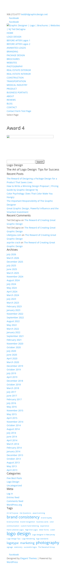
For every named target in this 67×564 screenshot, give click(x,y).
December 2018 (15, 380)
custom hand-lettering (30, 526)
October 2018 (14, 384)
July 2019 (11, 373)
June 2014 (12, 436)
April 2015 (12, 417)
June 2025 (12, 269)
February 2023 (14, 306)
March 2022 (13, 328)
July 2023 (11, 298)
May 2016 (12, 406)
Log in (10, 493)
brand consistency (23, 517)
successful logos (30, 547)
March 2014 (13, 443)
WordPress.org (14, 504)
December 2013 (15, 455)
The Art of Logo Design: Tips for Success (33, 169)
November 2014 (15, 421)
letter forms (44, 530)
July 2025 (11, 265)
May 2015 (12, 414)
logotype (13, 543)
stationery (18, 547)
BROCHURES (13, 59)
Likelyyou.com (14, 234)
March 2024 (13, 295)
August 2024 (13, 280)
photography (47, 542)
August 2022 (13, 321)
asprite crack (13, 242)
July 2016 (11, 403)
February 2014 (14, 447)
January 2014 (13, 451)
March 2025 (13, 272)
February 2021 (14, 339)
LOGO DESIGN (14, 36)
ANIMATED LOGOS (16, 47)
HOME (10, 32)
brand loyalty (46, 518)
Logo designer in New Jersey (43, 535)
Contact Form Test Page (19, 111)
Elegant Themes (28, 558)
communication (13, 526)
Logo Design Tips (13, 539)
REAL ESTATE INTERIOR (19, 73)
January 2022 (13, 332)
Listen (52, 530)
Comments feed (15, 501)
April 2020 (12, 358)
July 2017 (11, 391)
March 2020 (13, 362)
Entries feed (13, 497)
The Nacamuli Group (46, 547)
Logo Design (13, 481)
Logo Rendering (28, 539)
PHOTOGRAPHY (15, 66)
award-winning (39, 513)
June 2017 (12, 395)
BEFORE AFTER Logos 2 (18, 44)
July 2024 (11, 284)
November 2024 (15, 276)
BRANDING (12, 51)
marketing (27, 543)
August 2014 (13, 429)
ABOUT (10, 96)
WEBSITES (12, 62)
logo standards (42, 539)
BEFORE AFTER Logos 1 (18, 40)
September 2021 (15, 336)
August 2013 (13, 462)
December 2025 (15, 261)
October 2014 (14, 425)
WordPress (12, 562)
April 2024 (12, 291)
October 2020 (14, 347)
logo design (19, 534)
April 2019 (12, 377)
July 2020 (11, 350)
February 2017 (14, 399)
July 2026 (11, 254)
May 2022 (12, 324)
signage (10, 547)
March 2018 (13, 388)
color (52, 522)
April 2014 (12, 440)
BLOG (9, 103)
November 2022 (15, 313)
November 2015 (15, 410)
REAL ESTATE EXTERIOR (19, 70)
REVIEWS (11, 99)
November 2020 (15, 343)
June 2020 (12, 354)
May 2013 (12, 466)
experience (44, 526)
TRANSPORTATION (16, 81)
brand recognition (27, 522)
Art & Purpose (12, 513)
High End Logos (31, 530)
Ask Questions (25, 513)
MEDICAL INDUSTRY (17, 84)
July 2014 (11, 432)
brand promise (13, 522)
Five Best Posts (14, 478)
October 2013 (14, 458)
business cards (42, 522)
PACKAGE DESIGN (16, 55)
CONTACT (12, 107)
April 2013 (12, 470)
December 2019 (15, 365)
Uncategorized (14, 485)
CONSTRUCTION (15, 77)
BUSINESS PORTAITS (17, 92)
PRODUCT (12, 88)
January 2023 (13, 310)
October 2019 (14, 369)
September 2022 (15, 317)
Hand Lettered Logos (15, 530)
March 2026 (13, 257)
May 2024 (12, 287)
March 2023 (13, 302)
